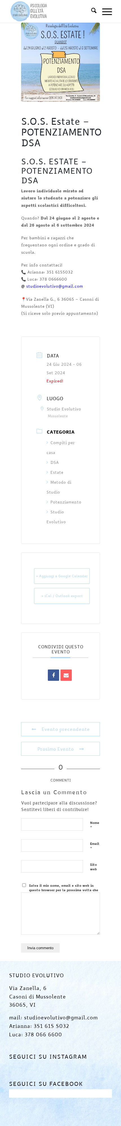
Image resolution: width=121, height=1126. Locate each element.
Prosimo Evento (55, 749)
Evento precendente (66, 729)
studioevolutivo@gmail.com (54, 286)
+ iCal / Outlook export (62, 595)
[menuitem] (91, 11)
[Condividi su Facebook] (53, 675)
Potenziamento (65, 502)
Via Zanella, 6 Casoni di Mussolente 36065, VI (37, 996)
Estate (56, 472)
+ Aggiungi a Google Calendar (62, 576)
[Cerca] (91, 11)
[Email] (66, 675)
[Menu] (104, 11)
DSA (54, 462)
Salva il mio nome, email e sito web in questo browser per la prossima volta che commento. (63, 890)
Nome (94, 825)
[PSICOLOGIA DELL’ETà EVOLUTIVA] (50, 11)
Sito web (93, 866)
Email (94, 846)
